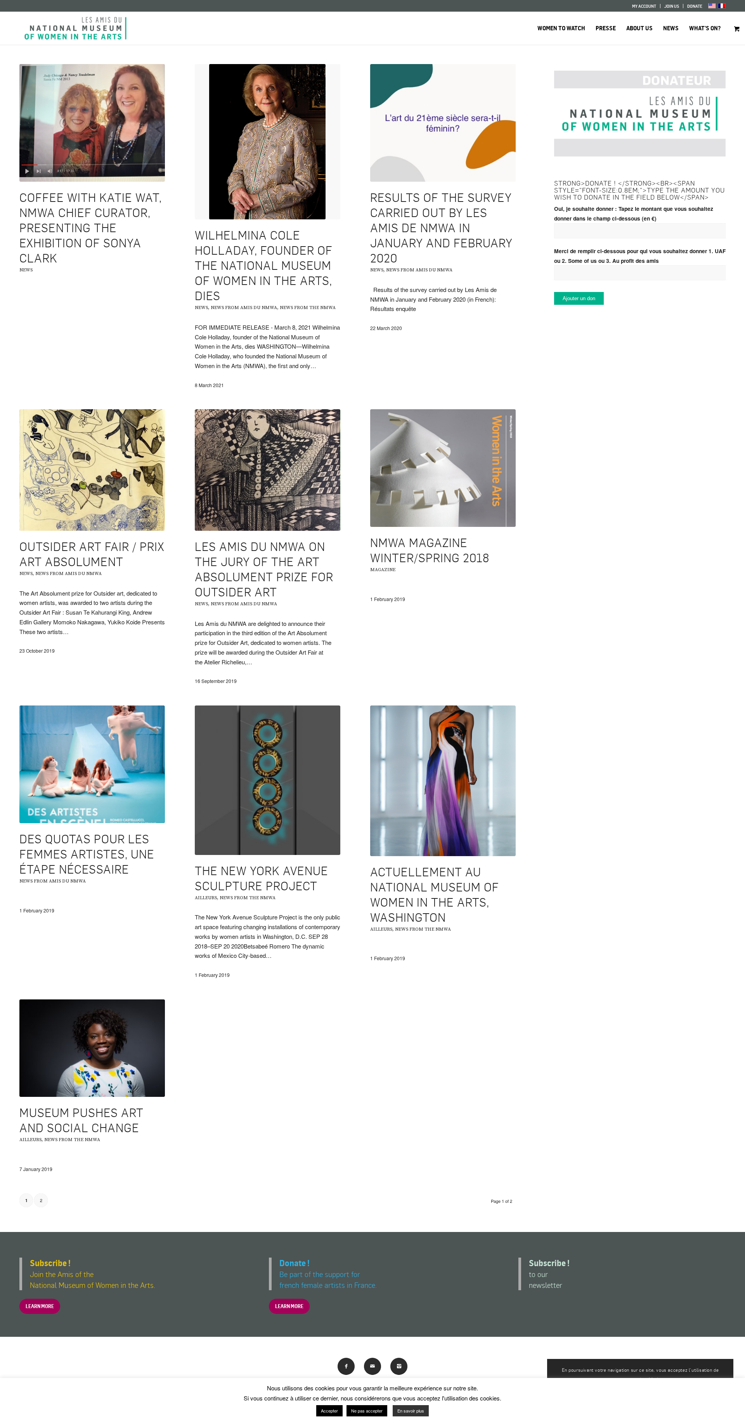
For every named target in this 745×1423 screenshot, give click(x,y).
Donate (694, 6)
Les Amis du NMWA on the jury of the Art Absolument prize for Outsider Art (264, 569)
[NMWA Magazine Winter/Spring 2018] (443, 468)
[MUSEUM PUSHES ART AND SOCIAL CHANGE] (92, 1048)
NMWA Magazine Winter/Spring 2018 (429, 550)
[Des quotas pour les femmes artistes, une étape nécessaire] (92, 764)
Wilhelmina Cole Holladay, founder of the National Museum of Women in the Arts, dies (264, 265)
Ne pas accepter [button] (367, 1410)
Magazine (382, 570)
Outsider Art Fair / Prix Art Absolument (92, 554)
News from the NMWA (308, 308)
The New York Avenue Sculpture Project (261, 878)
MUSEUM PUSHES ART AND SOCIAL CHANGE (81, 1120)
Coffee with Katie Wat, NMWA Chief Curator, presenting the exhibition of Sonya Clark (90, 227)
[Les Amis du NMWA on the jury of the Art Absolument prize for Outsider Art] (267, 470)
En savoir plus (410, 1410)
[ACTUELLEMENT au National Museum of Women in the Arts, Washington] (443, 780)
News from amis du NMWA (244, 308)
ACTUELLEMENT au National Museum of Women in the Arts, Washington (434, 894)
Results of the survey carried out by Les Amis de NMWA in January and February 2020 (441, 227)
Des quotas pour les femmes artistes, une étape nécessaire (86, 853)
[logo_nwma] (75, 28)
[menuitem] (644, 6)
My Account (644, 6)
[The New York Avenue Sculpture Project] (267, 780)
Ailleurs (206, 898)
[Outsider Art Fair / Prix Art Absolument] (92, 470)
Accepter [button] (329, 1410)
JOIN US (671, 6)
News (26, 270)
